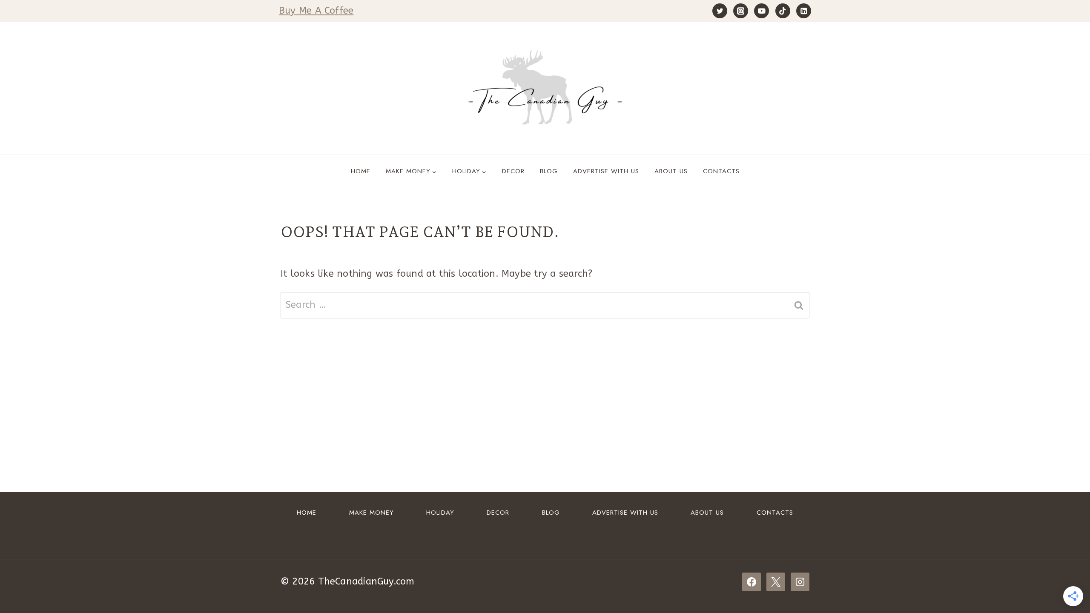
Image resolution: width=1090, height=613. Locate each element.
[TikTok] (782, 10)
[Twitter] (719, 10)
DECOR (513, 171)
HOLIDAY (440, 512)
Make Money (371, 512)
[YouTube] (761, 10)
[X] (775, 582)
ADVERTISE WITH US (606, 171)
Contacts (721, 171)
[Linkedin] (803, 10)
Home (360, 171)
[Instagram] (740, 10)
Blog (549, 171)
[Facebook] (751, 582)
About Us (671, 171)
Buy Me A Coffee (316, 10)
